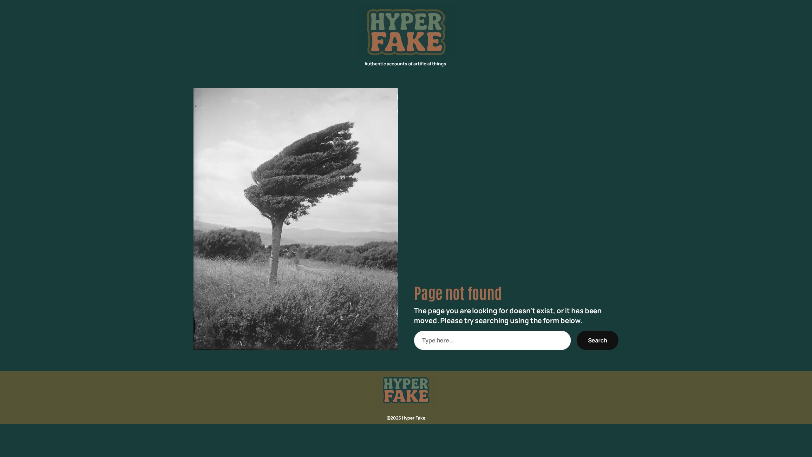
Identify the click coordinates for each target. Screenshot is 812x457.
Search (597, 340)
